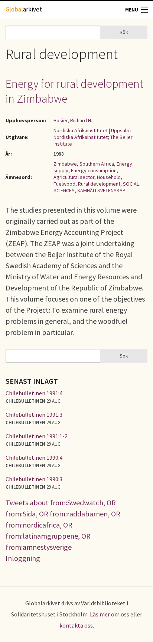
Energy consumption (94, 170)
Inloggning (23, 558)
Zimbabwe (65, 163)
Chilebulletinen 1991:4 (34, 393)
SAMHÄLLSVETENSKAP (101, 190)
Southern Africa (96, 163)
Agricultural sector (73, 177)
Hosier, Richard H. (72, 120)
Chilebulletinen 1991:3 (34, 414)
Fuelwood (64, 183)
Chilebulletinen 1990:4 (34, 457)
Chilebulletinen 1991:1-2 (37, 436)
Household (109, 177)
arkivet (24, 9)
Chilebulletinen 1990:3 (34, 479)
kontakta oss (76, 625)
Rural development (99, 183)
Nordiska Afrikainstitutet (80, 130)
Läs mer (100, 614)
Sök (124, 32)
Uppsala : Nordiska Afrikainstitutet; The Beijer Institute (93, 137)
